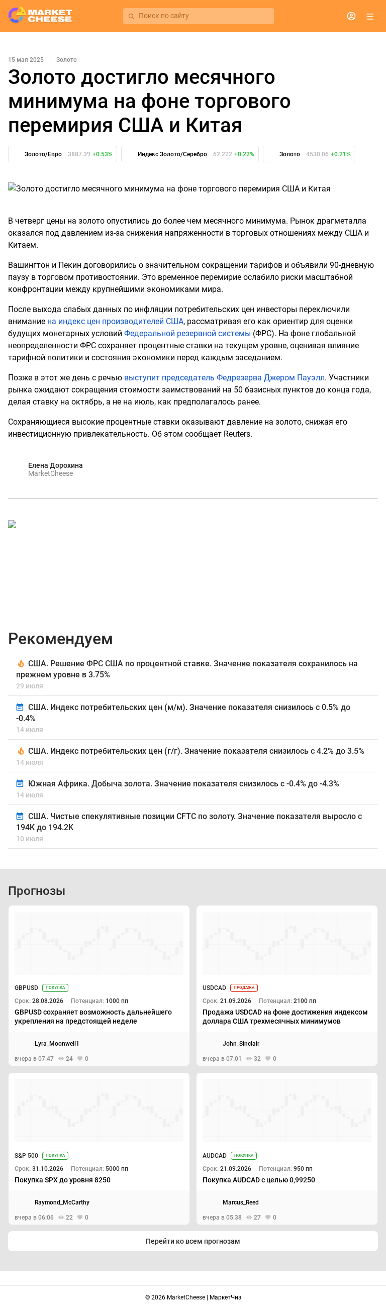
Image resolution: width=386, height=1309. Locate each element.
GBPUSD (26, 987)
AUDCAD (215, 1155)
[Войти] (351, 16)
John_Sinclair (241, 1043)
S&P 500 (26, 1155)
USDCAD (214, 987)
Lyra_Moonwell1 (57, 1043)
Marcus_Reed (241, 1202)
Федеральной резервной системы (187, 333)
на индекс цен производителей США (115, 321)
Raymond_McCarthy (62, 1202)
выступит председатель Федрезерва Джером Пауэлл (224, 377)
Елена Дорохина (55, 465)
